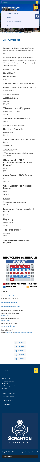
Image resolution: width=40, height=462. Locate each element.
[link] (37, 16)
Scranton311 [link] (9, 332)
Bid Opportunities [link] (12, 13)
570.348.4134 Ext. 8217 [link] (8, 326)
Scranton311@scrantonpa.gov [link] (23, 332)
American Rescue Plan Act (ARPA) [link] (14, 32)
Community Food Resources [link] (10, 296)
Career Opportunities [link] (14, 21)
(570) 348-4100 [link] (6, 404)
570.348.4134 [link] (5, 316)
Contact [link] (9, 26)
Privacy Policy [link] (7, 456)
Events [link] (9, 17)
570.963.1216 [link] (5, 321)
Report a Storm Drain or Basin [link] (10, 306)
